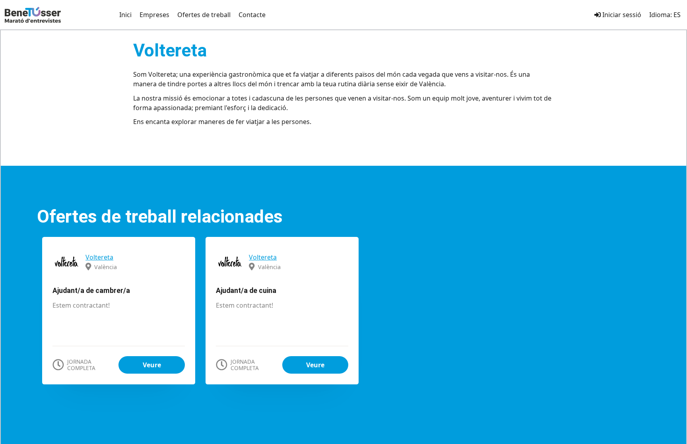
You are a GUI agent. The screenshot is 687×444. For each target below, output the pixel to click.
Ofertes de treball (204, 14)
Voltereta (99, 257)
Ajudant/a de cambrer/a (91, 291)
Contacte (252, 14)
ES (677, 14)
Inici (125, 14)
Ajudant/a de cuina (246, 291)
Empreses (154, 14)
